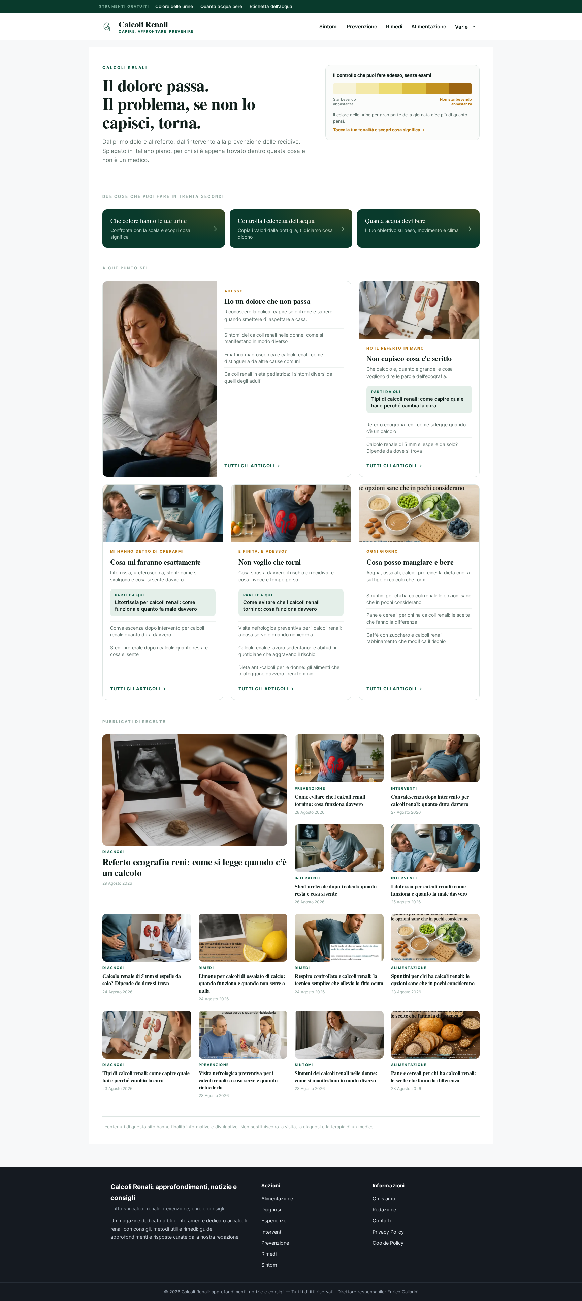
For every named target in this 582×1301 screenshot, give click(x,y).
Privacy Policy (388, 1232)
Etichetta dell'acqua (271, 6)
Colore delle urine (174, 6)
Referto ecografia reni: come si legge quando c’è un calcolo (194, 867)
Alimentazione (428, 26)
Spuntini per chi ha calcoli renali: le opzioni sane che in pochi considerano (433, 979)
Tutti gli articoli (252, 465)
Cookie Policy (388, 1243)
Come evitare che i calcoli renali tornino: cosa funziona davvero (281, 602)
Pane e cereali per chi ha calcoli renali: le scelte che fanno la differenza (433, 1076)
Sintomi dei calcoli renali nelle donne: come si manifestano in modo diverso (336, 1076)
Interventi (271, 1232)
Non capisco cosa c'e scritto (409, 358)
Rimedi (394, 26)
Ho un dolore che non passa (267, 300)
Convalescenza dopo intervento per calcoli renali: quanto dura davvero (430, 800)
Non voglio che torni (269, 561)
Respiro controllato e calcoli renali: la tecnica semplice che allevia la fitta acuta (339, 979)
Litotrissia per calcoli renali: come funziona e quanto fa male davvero (156, 602)
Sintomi (328, 26)
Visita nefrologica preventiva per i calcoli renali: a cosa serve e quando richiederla (238, 1080)
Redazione (384, 1210)
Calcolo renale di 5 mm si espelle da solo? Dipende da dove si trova (141, 979)
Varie (461, 27)
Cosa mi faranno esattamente (155, 561)
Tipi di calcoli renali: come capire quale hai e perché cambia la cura (417, 399)
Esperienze (273, 1221)
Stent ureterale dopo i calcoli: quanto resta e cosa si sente (336, 889)
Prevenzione (362, 26)
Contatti (382, 1221)
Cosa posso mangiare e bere (409, 561)
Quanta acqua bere (221, 6)
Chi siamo (384, 1199)
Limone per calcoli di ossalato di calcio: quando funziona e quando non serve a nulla (242, 983)
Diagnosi (271, 1210)
